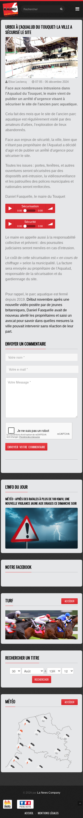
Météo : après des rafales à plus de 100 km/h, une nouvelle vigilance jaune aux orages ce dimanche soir (41, 501)
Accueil (29, 813)
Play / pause (10, 208)
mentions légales (48, 813)
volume (50, 208)
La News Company (48, 792)
